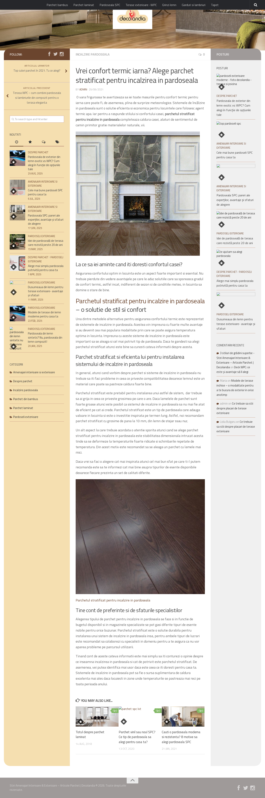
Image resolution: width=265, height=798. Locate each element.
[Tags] (57, 142)
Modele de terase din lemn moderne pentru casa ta (44, 314)
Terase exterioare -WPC (141, 5)
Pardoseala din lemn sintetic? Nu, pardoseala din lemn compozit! (45, 337)
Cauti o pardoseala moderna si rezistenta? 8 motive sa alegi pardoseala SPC (181, 737)
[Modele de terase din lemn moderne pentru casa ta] (17, 313)
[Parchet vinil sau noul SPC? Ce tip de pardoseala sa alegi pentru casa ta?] (140, 716)
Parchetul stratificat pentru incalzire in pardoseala (140, 301)
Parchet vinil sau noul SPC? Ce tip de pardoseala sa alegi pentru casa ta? (137, 737)
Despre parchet (38, 152)
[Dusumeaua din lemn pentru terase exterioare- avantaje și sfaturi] (17, 288)
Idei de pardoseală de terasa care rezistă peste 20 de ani (45, 242)
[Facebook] (49, 54)
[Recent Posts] (16, 142)
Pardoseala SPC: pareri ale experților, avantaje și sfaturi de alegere (45, 219)
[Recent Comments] (43, 142)
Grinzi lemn (169, 5)
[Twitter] (55, 54)
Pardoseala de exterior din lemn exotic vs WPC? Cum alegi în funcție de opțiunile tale (44, 163)
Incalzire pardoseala (93, 54)
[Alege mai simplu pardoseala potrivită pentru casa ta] (17, 263)
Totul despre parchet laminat (90, 735)
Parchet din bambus (25, 399)
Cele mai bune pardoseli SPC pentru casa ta (45, 192)
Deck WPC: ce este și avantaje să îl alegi (233, 369)
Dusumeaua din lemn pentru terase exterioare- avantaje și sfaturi (45, 291)
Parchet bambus (57, 5)
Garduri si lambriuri (193, 5)
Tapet (215, 5)
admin (83, 89)
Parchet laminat (83, 5)
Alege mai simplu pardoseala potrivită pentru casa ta (45, 268)
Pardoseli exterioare (41, 236)
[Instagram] (61, 54)
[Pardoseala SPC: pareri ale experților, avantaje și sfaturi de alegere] (17, 212)
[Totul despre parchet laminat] (97, 716)
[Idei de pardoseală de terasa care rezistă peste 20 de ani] (17, 242)
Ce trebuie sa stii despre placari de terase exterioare (235, 408)
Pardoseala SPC (110, 5)
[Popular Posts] (30, 142)
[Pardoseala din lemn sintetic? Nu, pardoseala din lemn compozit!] (17, 338)
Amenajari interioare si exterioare (34, 372)
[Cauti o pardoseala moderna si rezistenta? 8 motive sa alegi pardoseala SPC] (183, 716)
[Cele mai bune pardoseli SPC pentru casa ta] (17, 187)
